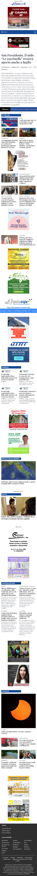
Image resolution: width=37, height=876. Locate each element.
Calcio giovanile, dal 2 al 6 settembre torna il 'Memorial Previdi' (27, 122)
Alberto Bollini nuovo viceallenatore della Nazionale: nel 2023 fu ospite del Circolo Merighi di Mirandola (8, 591)
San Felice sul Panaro (6, 845)
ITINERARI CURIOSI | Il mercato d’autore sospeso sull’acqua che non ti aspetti (27, 394)
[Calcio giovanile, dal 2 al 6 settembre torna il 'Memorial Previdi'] (9, 122)
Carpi (3, 853)
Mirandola (5, 840)
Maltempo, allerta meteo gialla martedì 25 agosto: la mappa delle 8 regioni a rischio (18, 482)
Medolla (4, 850)
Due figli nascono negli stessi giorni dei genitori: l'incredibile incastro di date (27, 765)
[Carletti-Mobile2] (18, 28)
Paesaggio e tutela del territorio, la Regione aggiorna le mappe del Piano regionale (9, 765)
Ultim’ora (5, 109)
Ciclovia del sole (6, 828)
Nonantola (27, 849)
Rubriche (5, 367)
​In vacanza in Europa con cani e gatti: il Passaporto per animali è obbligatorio (27, 742)
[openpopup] (35, 32)
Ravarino (26, 847)
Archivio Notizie (6, 833)
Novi (25, 842)
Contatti (12, 857)
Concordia (5, 848)
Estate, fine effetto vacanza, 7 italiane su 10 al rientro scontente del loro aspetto (18, 518)
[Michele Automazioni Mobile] (18, 42)
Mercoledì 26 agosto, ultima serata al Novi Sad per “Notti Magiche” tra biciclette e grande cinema (27, 143)
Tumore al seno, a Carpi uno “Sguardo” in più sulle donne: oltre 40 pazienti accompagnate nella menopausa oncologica (27, 591)
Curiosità (5, 691)
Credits (17, 861)
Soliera (26, 845)
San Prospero (28, 840)
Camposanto (16, 842)
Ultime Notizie (6, 830)
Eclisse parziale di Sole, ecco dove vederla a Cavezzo (16, 732)
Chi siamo (5, 857)
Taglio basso (24, 67)
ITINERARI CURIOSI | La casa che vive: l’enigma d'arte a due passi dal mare (26, 377)
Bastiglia (15, 847)
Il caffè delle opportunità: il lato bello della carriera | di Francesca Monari (9, 377)
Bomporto (16, 845)
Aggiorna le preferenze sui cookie (22, 859)
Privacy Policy (29, 857)
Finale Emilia (5, 842)
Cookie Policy (7, 859)
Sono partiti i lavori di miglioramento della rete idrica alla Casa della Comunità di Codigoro (26, 179)
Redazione (6, 67)
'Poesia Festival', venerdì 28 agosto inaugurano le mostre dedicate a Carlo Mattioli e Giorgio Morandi (8, 201)
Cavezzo (15, 840)
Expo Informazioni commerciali (18, 307)
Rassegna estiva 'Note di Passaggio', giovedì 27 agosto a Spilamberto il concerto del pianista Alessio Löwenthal (27, 201)
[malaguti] (18, 821)
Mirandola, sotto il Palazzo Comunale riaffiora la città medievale (25, 615)
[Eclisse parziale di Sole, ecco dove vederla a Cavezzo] (18, 711)
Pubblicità (20, 857)
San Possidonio (17, 849)
